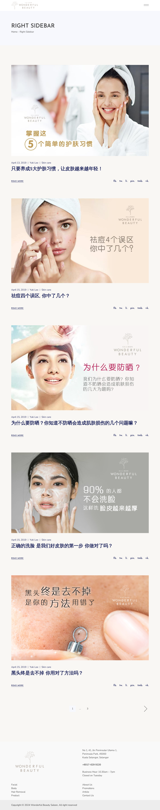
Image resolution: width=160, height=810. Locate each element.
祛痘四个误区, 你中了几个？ (40, 296)
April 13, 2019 (18, 162)
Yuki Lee (34, 162)
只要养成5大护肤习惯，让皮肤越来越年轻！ (57, 169)
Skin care (46, 162)
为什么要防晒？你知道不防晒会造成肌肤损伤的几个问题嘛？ (74, 423)
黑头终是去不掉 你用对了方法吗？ (47, 673)
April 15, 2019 (18, 289)
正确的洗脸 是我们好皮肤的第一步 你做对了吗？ (62, 546)
